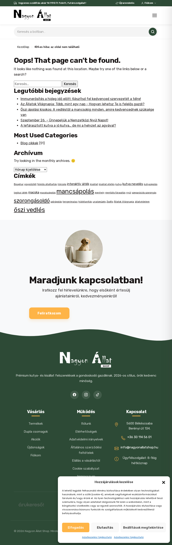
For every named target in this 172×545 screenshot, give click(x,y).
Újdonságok (35, 447)
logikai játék (20, 192)
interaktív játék (78, 184)
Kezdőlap (23, 47)
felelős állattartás (47, 184)
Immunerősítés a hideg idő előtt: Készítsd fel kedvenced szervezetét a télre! (81, 99)
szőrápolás (56, 201)
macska (33, 192)
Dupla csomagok (36, 431)
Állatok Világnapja (124, 201)
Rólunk (86, 423)
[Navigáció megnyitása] (154, 15)
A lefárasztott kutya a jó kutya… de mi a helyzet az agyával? (68, 125)
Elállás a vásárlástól (86, 460)
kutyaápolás (150, 184)
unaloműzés (99, 201)
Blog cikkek (29, 143)
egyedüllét (30, 184)
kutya (118, 184)
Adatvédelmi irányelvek (86, 439)
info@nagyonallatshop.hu (139, 447)
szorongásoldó (32, 200)
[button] (164, 482)
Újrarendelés (126, 3)
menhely (99, 192)
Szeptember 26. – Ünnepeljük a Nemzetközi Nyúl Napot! (64, 120)
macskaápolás (48, 192)
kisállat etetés (107, 184)
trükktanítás (85, 201)
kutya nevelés (132, 184)
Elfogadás (76, 527)
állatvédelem (142, 201)
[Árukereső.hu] (31, 506)
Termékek (36, 423)
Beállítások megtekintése (143, 527)
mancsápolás (75, 191)
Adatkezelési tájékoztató (97, 537)
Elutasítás (105, 527)
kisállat (94, 184)
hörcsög (62, 184)
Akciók (35, 439)
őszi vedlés (29, 209)
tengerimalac (70, 201)
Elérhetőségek (86, 431)
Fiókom (149, 3)
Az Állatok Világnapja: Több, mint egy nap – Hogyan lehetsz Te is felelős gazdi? (83, 104)
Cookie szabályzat (86, 468)
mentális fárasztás (115, 192)
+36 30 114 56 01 (139, 437)
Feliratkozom (49, 313)
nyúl (128, 192)
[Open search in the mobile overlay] (86, 32)
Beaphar (18, 184)
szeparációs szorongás (144, 192)
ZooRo (110, 201)
